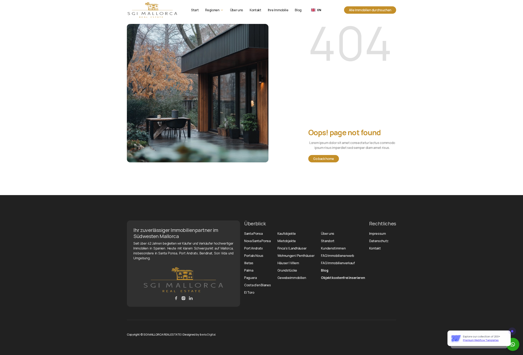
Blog (298, 10)
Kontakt (255, 10)
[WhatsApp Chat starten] (512, 344)
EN (319, 10)
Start (195, 10)
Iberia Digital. (208, 334)
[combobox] (316, 10)
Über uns (236, 10)
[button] (214, 10)
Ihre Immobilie (278, 10)
